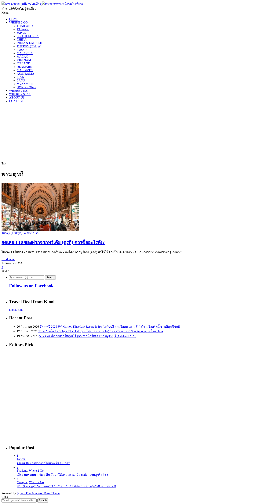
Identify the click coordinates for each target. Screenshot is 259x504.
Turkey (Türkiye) (12, 233)
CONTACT (16, 101)
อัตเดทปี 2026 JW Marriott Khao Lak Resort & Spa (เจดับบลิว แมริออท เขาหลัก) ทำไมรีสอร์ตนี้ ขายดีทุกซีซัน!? (110, 326)
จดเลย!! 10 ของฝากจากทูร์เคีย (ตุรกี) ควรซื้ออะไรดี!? (53, 242)
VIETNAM (24, 60)
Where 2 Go (31, 233)
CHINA (22, 39)
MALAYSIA (25, 53)
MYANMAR (25, 83)
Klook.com (16, 309)
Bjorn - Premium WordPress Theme (38, 493)
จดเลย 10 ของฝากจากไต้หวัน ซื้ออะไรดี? (43, 463)
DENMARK (24, 66)
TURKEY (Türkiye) (29, 46)
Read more (8, 259)
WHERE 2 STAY (20, 94)
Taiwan (21, 459)
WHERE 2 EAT (19, 90)
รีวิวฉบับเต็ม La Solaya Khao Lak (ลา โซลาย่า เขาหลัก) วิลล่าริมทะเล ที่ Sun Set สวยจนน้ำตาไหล (100, 331)
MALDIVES (25, 70)
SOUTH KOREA (28, 36)
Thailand (22, 470)
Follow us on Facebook (31, 285)
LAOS (21, 80)
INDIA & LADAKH (29, 43)
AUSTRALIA (25, 73)
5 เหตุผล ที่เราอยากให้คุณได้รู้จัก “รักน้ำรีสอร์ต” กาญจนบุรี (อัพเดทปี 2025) (87, 336)
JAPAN (21, 32)
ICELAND (23, 63)
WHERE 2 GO (18, 22)
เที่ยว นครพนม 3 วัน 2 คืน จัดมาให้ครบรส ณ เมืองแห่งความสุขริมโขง (62, 474)
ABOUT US (17, 97)
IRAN (20, 77)
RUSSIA (22, 49)
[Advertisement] (129, 132)
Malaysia (22, 482)
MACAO (22, 56)
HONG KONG (26, 87)
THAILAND (25, 25)
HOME (13, 19)
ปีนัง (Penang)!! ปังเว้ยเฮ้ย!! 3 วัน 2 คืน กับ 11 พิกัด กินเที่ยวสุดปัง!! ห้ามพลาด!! (66, 486)
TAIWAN (23, 29)
